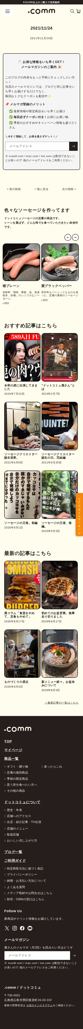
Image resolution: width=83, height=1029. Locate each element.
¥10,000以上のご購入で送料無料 (41, 2)
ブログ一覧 (13, 852)
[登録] (73, 146)
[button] (72, 11)
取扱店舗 (13, 834)
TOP (8, 741)
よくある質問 (16, 887)
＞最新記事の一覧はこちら (62, 702)
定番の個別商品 (17, 772)
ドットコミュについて (22, 802)
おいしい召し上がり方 (22, 840)
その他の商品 (16, 790)
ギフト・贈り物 (17, 766)
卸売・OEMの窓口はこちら (25, 899)
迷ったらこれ (53, 766)
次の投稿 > (69, 189)
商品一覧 (11, 759)
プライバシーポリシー (22, 874)
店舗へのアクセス (19, 816)
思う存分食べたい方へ (22, 784)
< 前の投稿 (14, 189)
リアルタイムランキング (79, 514)
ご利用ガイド (15, 860)
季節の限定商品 (17, 778)
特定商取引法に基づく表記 (25, 868)
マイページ (13, 750)
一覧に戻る (41, 189)
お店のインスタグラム (39, 1005)
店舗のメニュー (17, 828)
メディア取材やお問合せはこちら (30, 893)
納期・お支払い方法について (26, 880)
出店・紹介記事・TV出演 (24, 822)
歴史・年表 (14, 810)
